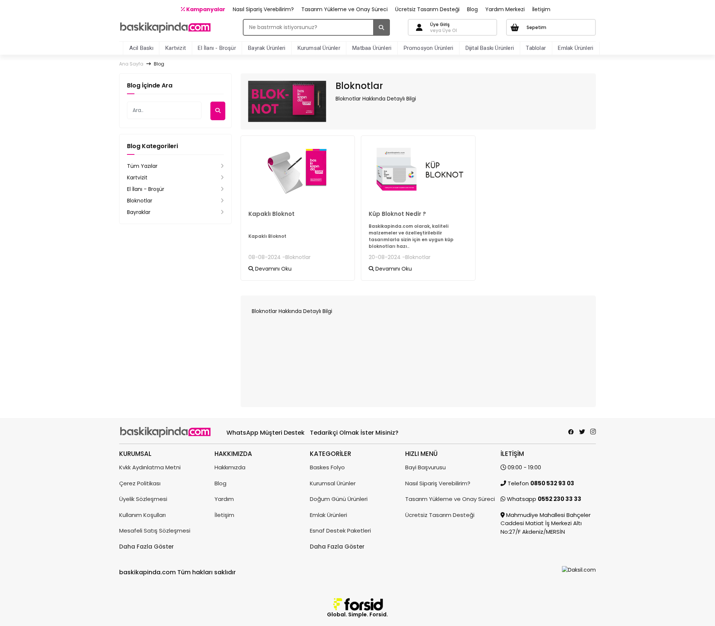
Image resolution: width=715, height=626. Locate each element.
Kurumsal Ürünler (319, 48)
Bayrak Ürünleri (266, 48)
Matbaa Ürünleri (371, 48)
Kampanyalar (205, 9)
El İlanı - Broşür (217, 48)
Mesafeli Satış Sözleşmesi (154, 530)
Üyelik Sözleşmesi (143, 499)
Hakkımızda (229, 467)
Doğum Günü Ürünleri (339, 499)
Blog (472, 9)
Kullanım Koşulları (142, 515)
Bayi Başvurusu (425, 467)
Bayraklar (138, 212)
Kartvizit (175, 48)
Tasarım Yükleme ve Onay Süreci (344, 9)
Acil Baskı (141, 48)
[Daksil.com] (579, 569)
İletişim (541, 9)
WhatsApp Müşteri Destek (265, 432)
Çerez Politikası (140, 483)
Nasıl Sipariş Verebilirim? (263, 9)
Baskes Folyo (327, 467)
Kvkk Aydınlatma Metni (150, 467)
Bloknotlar (139, 200)
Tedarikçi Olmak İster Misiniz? (354, 432)
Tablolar (536, 48)
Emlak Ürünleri (575, 48)
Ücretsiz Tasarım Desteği (427, 9)
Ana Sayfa (131, 64)
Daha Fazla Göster (146, 546)
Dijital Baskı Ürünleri (489, 48)
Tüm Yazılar (142, 166)
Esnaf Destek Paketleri (340, 530)
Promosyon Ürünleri (429, 48)
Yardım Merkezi (505, 9)
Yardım (224, 499)
